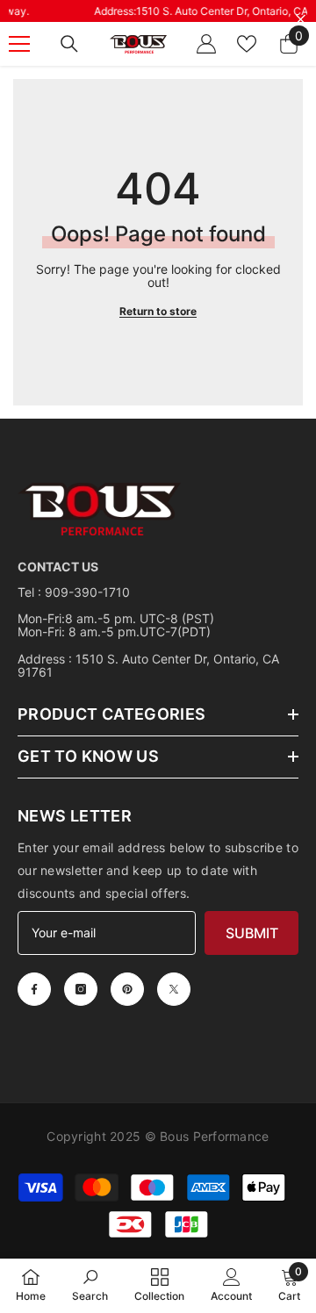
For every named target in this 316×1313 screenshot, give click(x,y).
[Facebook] (34, 989)
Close (300, 19)
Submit (252, 933)
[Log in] (206, 44)
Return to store (158, 311)
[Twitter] (173, 989)
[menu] (19, 43)
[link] (90, 1285)
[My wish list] (246, 44)
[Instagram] (80, 989)
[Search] (69, 43)
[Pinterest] (127, 989)
